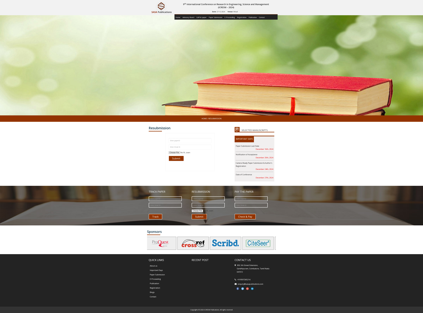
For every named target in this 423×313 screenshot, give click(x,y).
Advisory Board (188, 17)
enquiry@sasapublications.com (250, 284)
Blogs (152, 292)
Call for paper (201, 17)
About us (153, 266)
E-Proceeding (229, 17)
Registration (241, 17)
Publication (253, 17)
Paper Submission (215, 17)
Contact (262, 17)
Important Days (156, 270)
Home (178, 17)
